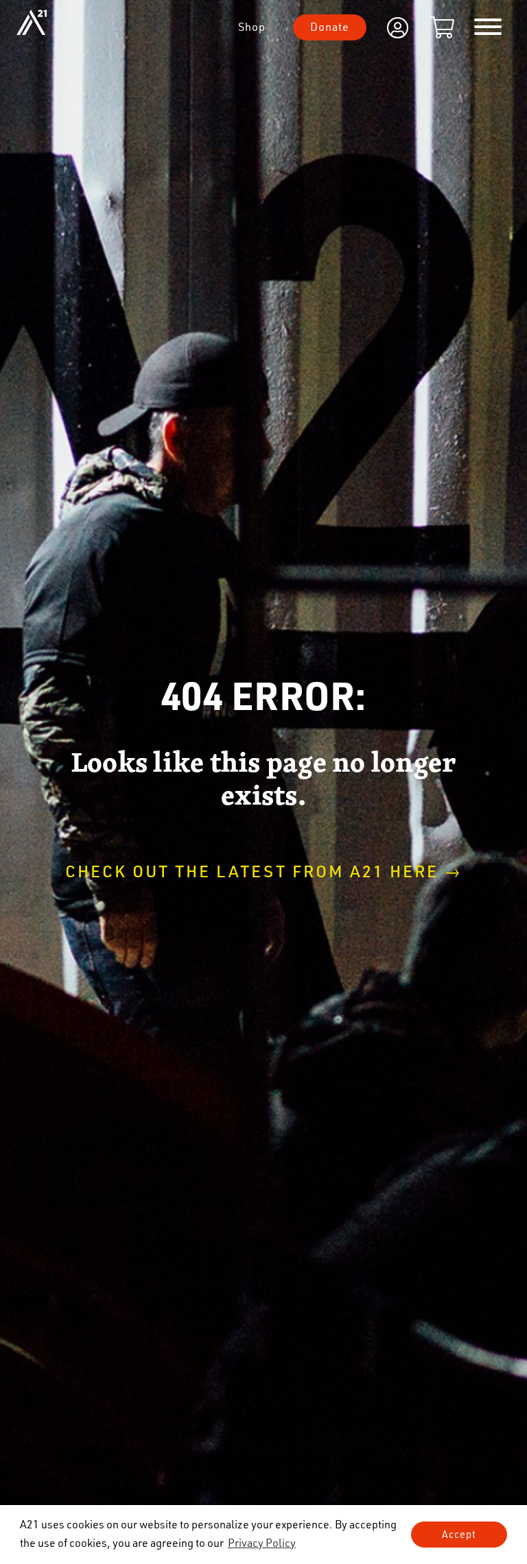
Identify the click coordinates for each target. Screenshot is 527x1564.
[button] (262, 1542)
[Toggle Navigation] (488, 27)
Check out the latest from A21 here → (263, 870)
